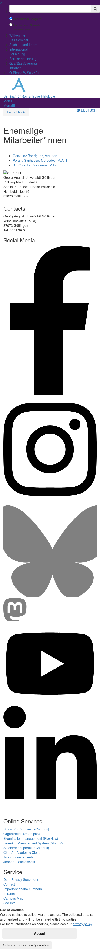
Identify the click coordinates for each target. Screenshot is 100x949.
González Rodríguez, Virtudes (35, 155)
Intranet (15, 68)
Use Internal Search (26, 25)
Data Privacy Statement (20, 879)
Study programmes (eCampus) (26, 829)
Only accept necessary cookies (26, 945)
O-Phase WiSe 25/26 (24, 72)
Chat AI (8, 852)
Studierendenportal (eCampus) (26, 847)
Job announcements (18, 857)
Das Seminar (18, 40)
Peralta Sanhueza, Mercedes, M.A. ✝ (40, 160)
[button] (9, 100)
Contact (9, 884)
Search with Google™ (27, 19)
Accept (39, 933)
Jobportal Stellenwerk (19, 861)
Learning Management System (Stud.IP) (33, 843)
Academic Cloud (28, 852)
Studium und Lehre (23, 44)
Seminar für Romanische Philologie (29, 96)
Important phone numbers (22, 888)
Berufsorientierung (23, 58)
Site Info (9, 902)
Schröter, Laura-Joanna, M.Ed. (35, 165)
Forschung (17, 54)
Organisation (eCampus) (21, 833)
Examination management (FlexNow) (30, 838)
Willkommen (18, 35)
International (18, 49)
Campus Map (13, 898)
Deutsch (88, 110)
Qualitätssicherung (23, 63)
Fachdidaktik (16, 112)
